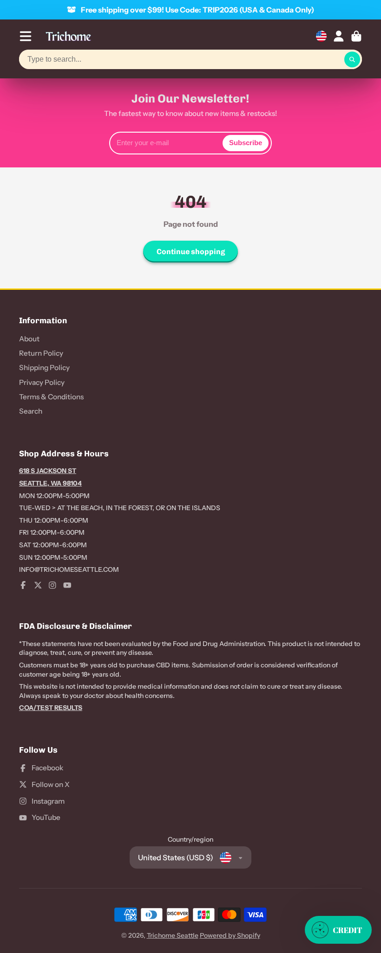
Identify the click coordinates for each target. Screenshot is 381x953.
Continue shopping (191, 251)
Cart (356, 36)
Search (30, 411)
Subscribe (245, 143)
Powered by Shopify (230, 935)
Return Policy (41, 353)
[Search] (352, 59)
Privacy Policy (42, 382)
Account (338, 36)
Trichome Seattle (172, 935)
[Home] (68, 36)
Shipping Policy (44, 367)
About (29, 338)
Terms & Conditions (51, 396)
